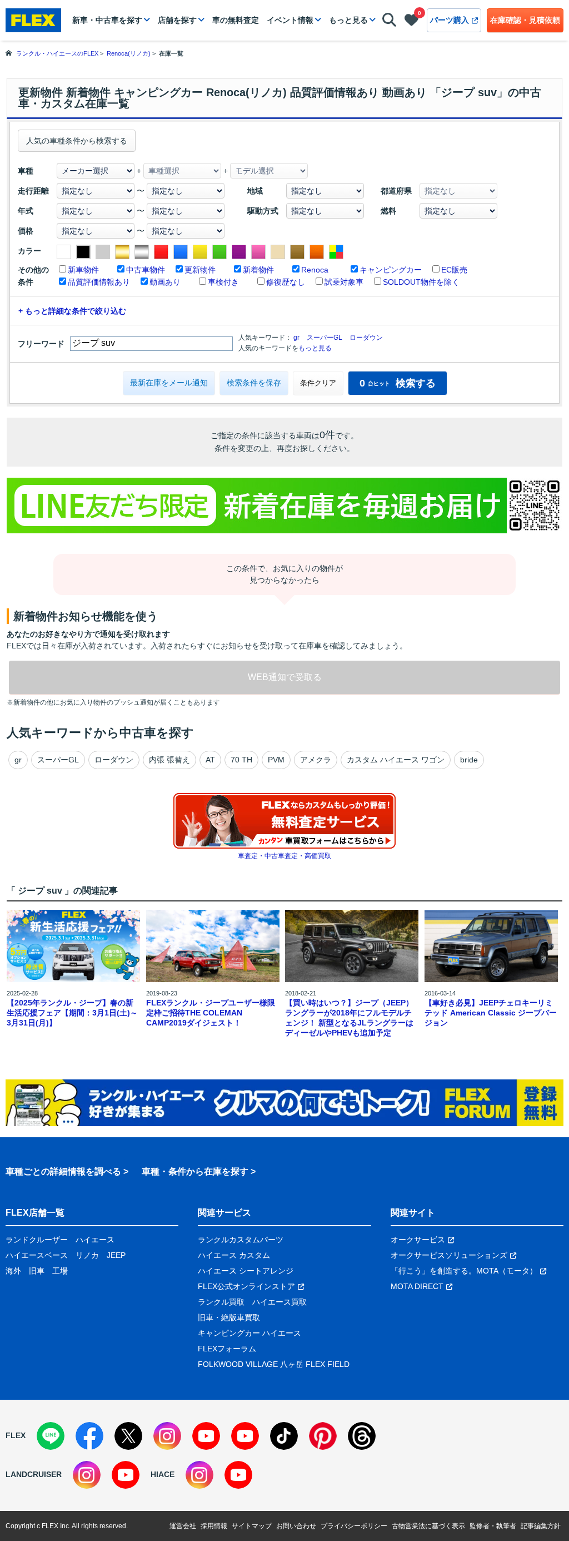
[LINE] (50, 1436)
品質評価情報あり (99, 282)
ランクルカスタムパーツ (240, 1239)
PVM (276, 759)
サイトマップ (252, 1526)
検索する (398, 383)
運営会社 (182, 1526)
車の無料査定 (235, 20)
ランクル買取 (221, 1301)
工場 (60, 1270)
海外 (13, 1270)
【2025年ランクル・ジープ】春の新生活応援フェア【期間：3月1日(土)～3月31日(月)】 (72, 1012)
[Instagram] (167, 1436)
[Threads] (362, 1436)
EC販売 (454, 269)
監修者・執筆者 (493, 1526)
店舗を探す (177, 20)
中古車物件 (145, 269)
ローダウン (366, 337)
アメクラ (315, 759)
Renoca (314, 269)
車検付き (223, 282)
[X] (128, 1436)
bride (469, 759)
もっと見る (348, 20)
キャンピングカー (391, 269)
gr (296, 337)
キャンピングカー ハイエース (249, 1333)
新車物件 (83, 269)
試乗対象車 (344, 282)
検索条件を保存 (254, 382)
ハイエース (95, 1239)
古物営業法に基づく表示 (428, 1526)
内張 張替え (169, 759)
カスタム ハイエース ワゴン (396, 759)
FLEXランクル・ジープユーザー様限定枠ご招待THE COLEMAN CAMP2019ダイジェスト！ (210, 1012)
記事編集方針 (541, 1526)
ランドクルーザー (37, 1239)
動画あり (165, 282)
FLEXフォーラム (227, 1348)
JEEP (116, 1255)
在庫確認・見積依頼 (525, 20)
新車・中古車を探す (107, 20)
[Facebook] (89, 1436)
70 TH (241, 759)
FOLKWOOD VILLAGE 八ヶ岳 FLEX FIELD (274, 1364)
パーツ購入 (449, 20)
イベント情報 (290, 20)
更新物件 (200, 269)
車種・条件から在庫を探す (195, 1171)
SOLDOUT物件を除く (421, 282)
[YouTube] (206, 1436)
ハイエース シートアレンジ (245, 1270)
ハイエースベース (37, 1255)
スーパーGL (324, 337)
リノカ (87, 1255)
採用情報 (214, 1526)
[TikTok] (284, 1436)
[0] (411, 22)
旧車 (36, 1270)
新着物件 (258, 269)
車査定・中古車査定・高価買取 (284, 856)
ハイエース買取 (279, 1301)
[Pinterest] (323, 1436)
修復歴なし (285, 282)
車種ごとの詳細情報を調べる (63, 1171)
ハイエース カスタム (234, 1255)
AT (210, 759)
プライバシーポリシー (354, 1526)
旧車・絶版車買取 (229, 1317)
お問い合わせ (296, 1526)
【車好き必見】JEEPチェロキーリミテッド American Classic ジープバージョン (491, 1012)
